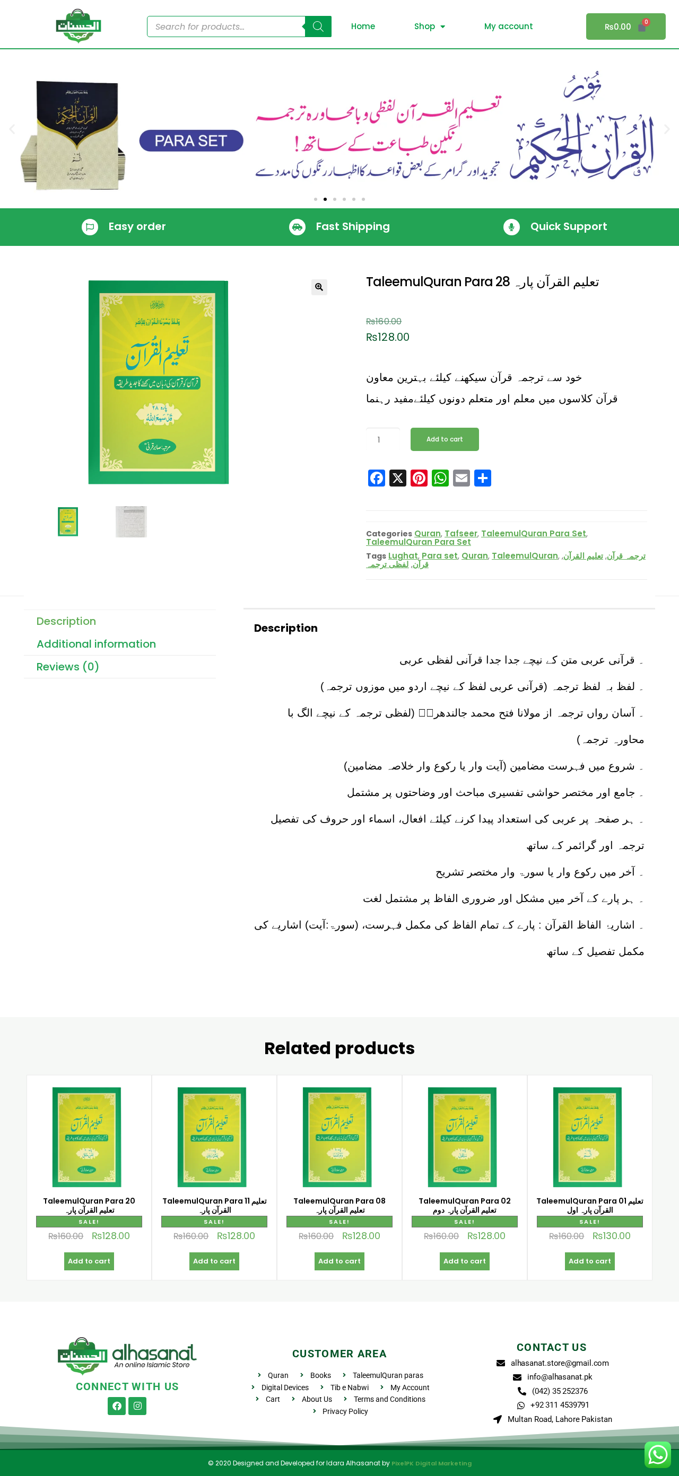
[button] (12, 129)
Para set (440, 555)
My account (508, 26)
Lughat (403, 555)
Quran (427, 533)
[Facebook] (117, 1406)
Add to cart (444, 439)
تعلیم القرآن (583, 555)
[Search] (318, 26)
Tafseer (461, 533)
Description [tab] (66, 621)
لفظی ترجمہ (387, 564)
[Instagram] (137, 1406)
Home (363, 26)
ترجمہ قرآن (626, 555)
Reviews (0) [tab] (68, 666)
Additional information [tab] (96, 644)
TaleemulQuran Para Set (533, 533)
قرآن (421, 564)
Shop (424, 26)
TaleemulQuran (525, 555)
